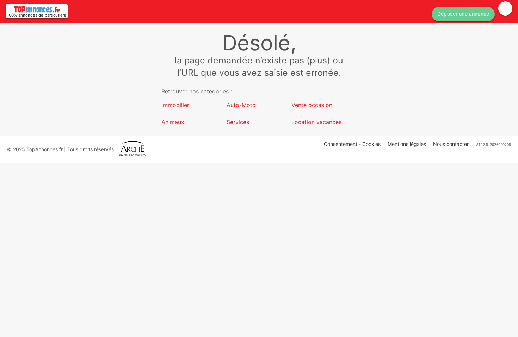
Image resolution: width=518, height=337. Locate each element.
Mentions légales (407, 144)
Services (238, 121)
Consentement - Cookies (352, 144)
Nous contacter (451, 144)
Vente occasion (311, 105)
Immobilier (175, 105)
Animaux (172, 121)
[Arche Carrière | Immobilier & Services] (132, 149)
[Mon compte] (505, 8)
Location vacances (316, 121)
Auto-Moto (241, 105)
